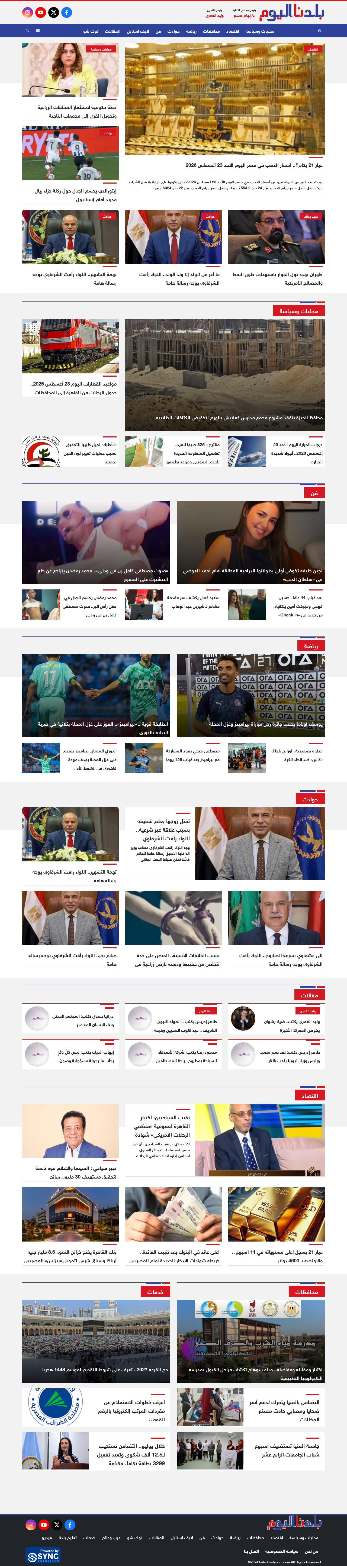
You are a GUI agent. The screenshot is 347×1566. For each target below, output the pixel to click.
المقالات (112, 30)
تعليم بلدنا (68, 1537)
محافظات (211, 30)
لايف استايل (138, 30)
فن (158, 30)
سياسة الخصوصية (281, 1550)
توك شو (90, 30)
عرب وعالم (111, 1537)
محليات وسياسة (260, 30)
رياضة (191, 30)
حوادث (174, 30)
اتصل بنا (251, 1550)
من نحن (311, 1550)
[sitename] (294, 1523)
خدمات (89, 1537)
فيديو (47, 1537)
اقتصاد (232, 30)
